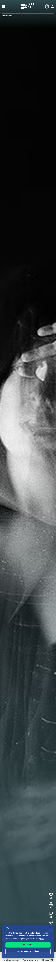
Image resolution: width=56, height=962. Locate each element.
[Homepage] (28, 6)
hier (42, 939)
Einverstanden (28, 945)
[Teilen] (51, 923)
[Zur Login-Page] (52, 6)
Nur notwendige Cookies (28, 952)
